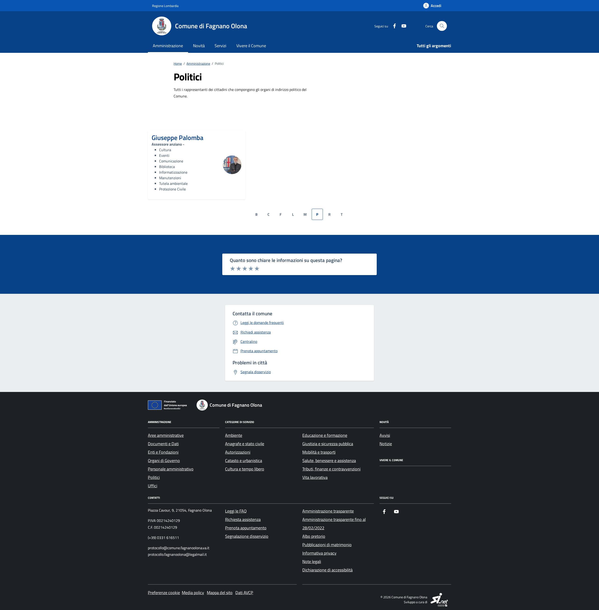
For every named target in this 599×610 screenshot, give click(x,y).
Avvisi (385, 435)
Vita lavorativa (315, 477)
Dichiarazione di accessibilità (327, 570)
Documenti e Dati (163, 444)
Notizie (386, 444)
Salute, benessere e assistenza (329, 460)
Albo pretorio (313, 536)
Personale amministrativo (171, 469)
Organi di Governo (164, 460)
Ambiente (233, 435)
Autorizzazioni (237, 452)
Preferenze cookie (164, 592)
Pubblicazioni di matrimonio (327, 545)
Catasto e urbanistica (243, 460)
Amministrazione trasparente (328, 511)
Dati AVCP (244, 592)
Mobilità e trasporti (319, 452)
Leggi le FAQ (236, 511)
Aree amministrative (166, 435)
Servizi (220, 46)
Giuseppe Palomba (177, 137)
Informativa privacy (319, 553)
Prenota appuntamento (246, 528)
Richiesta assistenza (243, 519)
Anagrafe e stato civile (244, 444)
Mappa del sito (220, 592)
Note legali (311, 561)
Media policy (193, 592)
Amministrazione (168, 46)
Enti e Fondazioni (163, 452)
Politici (154, 477)
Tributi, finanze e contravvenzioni (331, 469)
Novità (199, 46)
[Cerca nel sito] (442, 26)
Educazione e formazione (324, 435)
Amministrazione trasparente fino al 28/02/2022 (334, 523)
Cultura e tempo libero (244, 469)
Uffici (152, 486)
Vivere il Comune (251, 46)
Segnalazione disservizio (246, 536)
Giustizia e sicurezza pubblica (327, 444)
